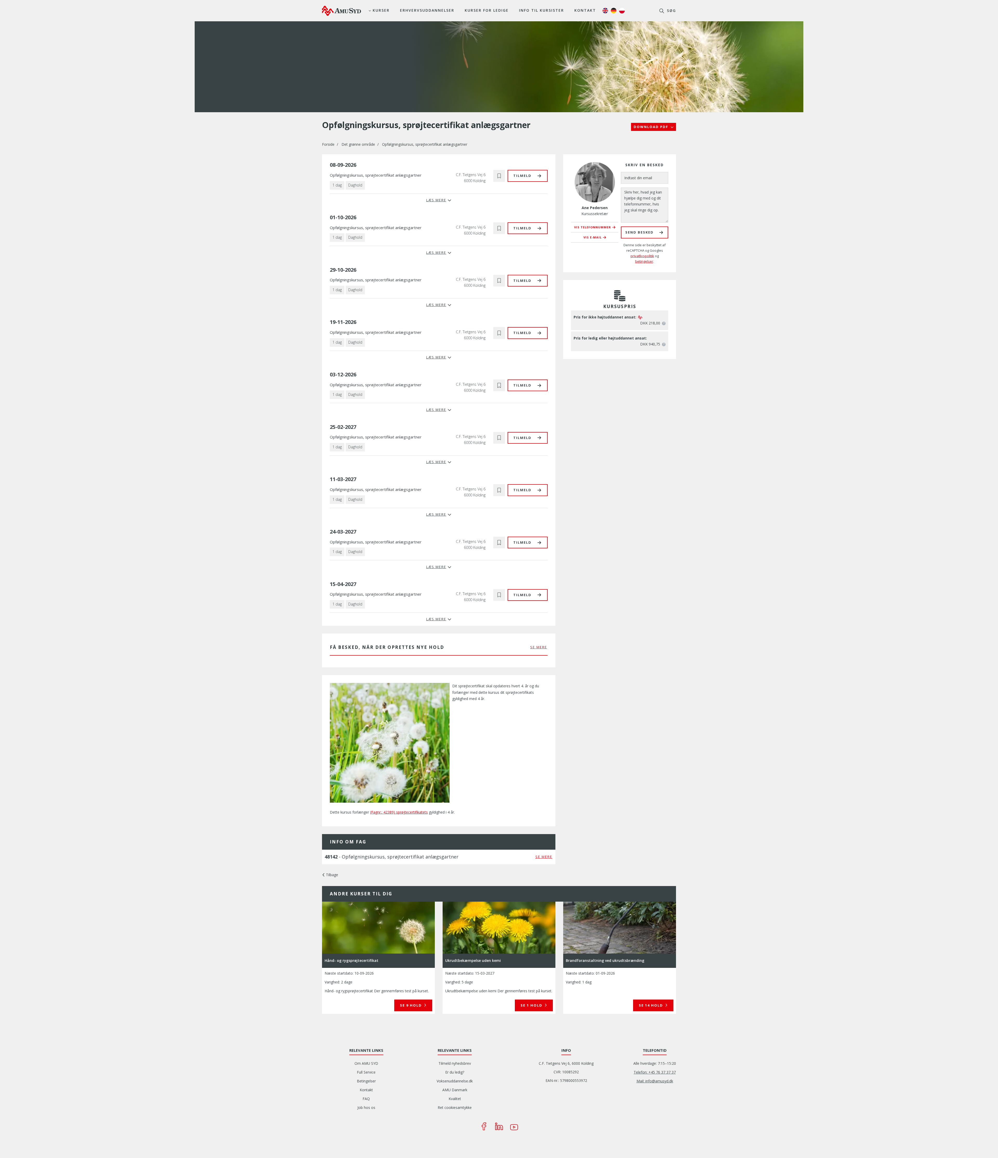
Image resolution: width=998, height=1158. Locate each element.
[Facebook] (484, 1126)
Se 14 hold (651, 1005)
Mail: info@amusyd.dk (654, 1081)
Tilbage (332, 874)
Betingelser (366, 1081)
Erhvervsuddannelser (427, 10)
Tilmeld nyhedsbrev (454, 1063)
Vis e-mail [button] (592, 237)
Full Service (366, 1072)
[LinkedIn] (499, 1126)
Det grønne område (358, 144)
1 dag (337, 185)
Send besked (639, 232)
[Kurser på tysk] (613, 11)
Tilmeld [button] (522, 175)
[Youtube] (514, 1126)
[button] (499, 176)
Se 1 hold (532, 1005)
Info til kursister (541, 10)
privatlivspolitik (642, 256)
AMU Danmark (454, 1089)
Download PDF (651, 126)
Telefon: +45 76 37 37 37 (655, 1072)
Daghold (355, 185)
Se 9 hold (411, 1005)
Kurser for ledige (487, 10)
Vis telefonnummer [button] (592, 227)
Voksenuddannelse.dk (455, 1081)
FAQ (366, 1098)
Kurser (381, 10)
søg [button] (670, 10)
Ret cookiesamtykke (455, 1107)
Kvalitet (455, 1098)
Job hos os (366, 1107)
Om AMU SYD (366, 1063)
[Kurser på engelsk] (605, 11)
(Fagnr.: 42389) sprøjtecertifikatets (399, 812)
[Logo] (341, 10)
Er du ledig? (454, 1072)
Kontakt (585, 10)
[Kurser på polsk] (622, 11)
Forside (328, 144)
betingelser (644, 261)
